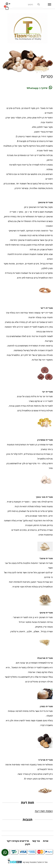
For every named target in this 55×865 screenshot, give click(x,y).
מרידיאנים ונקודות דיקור (18, 840)
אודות (45, 840)
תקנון (27, 844)
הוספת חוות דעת (44, 811)
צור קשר (36, 840)
